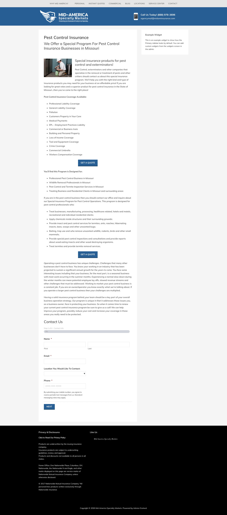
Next (49, 406)
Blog (127, 3)
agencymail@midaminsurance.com (158, 18)
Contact (172, 3)
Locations (139, 3)
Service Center (156, 3)
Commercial (115, 3)
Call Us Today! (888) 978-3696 (158, 14)
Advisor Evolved (140, 508)
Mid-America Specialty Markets (105, 439)
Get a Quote (88, 162)
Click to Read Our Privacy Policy (52, 437)
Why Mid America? (59, 3)
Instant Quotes (97, 3)
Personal (80, 3)
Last (90, 348)
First (46, 348)
